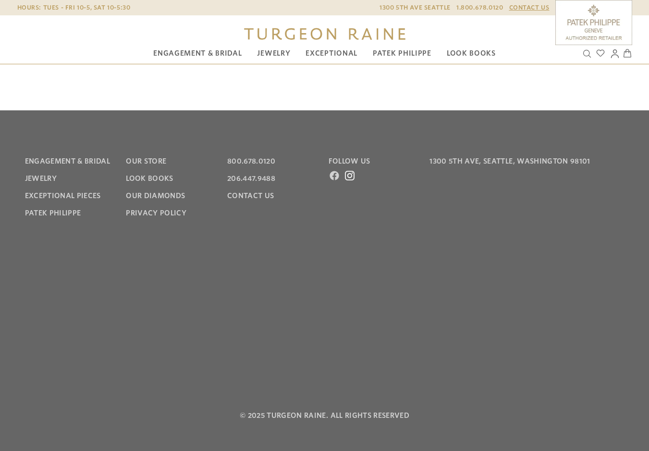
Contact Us (529, 7)
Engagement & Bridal (197, 53)
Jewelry (273, 53)
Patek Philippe (402, 53)
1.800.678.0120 (479, 7)
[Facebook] (334, 175)
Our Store (146, 161)
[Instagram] (349, 175)
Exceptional (331, 53)
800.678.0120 (251, 161)
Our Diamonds (155, 196)
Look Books (471, 53)
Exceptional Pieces (63, 196)
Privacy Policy (156, 213)
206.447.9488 (251, 178)
